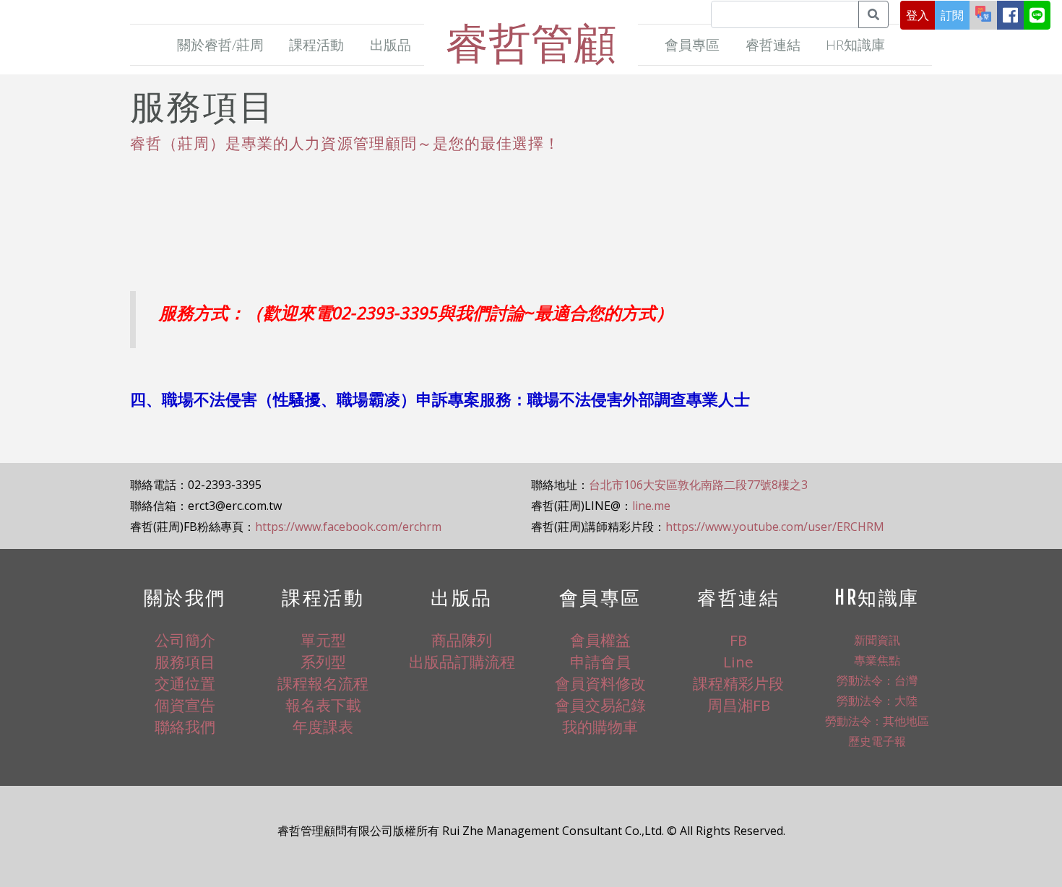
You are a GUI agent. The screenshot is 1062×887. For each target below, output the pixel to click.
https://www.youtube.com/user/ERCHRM (774, 527)
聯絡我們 (185, 727)
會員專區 (692, 44)
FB (738, 640)
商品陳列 (461, 640)
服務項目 (185, 662)
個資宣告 (185, 705)
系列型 (323, 662)
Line (738, 662)
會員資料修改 (600, 683)
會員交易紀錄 (600, 705)
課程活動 (316, 44)
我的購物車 (600, 727)
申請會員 (600, 662)
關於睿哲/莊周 (220, 44)
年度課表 (323, 727)
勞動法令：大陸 (877, 701)
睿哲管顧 (531, 42)
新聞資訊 (877, 640)
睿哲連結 (773, 44)
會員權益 (600, 640)
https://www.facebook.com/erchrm (348, 527)
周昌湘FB (738, 705)
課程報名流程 (322, 683)
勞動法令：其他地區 (877, 721)
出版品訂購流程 (462, 662)
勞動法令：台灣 (877, 680)
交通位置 (185, 683)
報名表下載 (323, 705)
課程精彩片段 (738, 683)
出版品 (390, 44)
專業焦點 (877, 660)
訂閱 (952, 15)
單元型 (323, 640)
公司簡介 (185, 640)
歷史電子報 (877, 741)
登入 (917, 15)
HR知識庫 (855, 44)
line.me (651, 506)
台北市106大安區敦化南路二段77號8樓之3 (698, 485)
